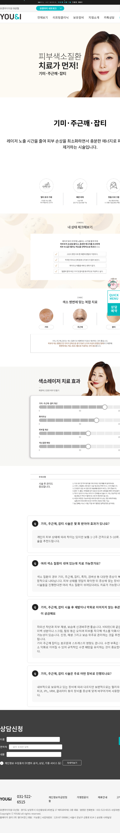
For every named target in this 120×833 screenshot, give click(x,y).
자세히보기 (72, 762)
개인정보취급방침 (58, 797)
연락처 (3, 747)
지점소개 (94, 17)
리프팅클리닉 (61, 17)
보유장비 (78, 17)
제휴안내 (102, 797)
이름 (2, 739)
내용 (2, 754)
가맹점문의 (82, 797)
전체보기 (42, 17)
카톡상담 (109, 17)
